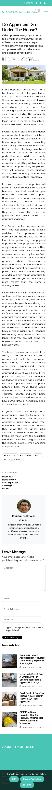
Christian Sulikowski (12, 58)
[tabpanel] (23, 74)
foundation (26, 455)
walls (17, 460)
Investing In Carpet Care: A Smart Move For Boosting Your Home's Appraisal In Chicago (31, 678)
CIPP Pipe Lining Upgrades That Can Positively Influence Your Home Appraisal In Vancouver (31, 718)
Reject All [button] (27, 784)
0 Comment (35, 60)
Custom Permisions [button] (32, 779)
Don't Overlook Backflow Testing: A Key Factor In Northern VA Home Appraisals (31, 697)
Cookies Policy (38, 774)
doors (7, 460)
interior (39, 455)
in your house (10, 455)
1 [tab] (23, 79)
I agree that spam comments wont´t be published (25, 629)
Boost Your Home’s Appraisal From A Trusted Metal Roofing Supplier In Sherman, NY (31, 659)
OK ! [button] (14, 779)
